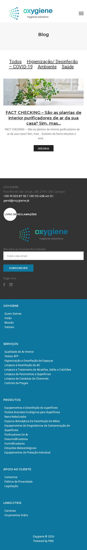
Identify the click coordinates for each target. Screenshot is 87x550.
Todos (15, 61)
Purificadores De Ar (16, 434)
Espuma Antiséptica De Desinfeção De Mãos (32, 421)
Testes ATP (11, 356)
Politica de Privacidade (18, 481)
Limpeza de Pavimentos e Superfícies (27, 374)
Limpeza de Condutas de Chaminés (26, 378)
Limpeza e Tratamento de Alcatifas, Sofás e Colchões (37, 369)
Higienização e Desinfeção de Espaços (28, 360)
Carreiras (10, 510)
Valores (9, 327)
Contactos (10, 477)
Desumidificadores (16, 439)
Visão (8, 318)
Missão (9, 322)
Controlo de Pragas (16, 383)
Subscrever (18, 268)
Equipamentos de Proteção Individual (27, 452)
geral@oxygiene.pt (16, 200)
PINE (51, 541)
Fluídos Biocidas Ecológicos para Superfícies (32, 412)
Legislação (11, 486)
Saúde (68, 66)
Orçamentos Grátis (16, 515)
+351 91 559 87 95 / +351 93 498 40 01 (28, 196)
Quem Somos (12, 313)
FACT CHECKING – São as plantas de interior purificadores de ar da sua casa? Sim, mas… (43, 118)
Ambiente (47, 66)
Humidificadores (14, 443)
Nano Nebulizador (15, 416)
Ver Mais (43, 148)
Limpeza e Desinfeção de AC (22, 365)
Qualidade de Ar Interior (19, 351)
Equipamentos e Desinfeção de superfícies (31, 407)
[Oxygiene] (31, 13)
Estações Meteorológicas (20, 448)
